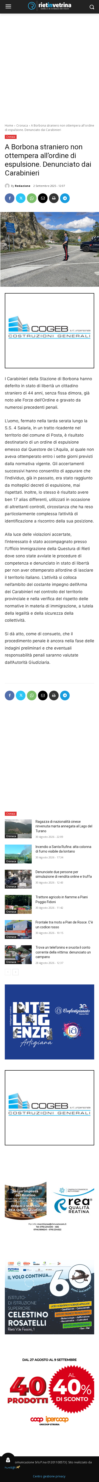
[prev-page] (8, 972)
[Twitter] (20, 198)
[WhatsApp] (32, 198)
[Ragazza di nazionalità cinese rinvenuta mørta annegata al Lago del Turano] (18, 828)
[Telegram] (65, 198)
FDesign (10, 1467)
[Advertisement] (49, 66)
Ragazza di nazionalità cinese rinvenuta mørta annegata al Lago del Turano (64, 826)
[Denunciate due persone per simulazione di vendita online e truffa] (18, 879)
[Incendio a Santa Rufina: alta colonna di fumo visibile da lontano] (18, 854)
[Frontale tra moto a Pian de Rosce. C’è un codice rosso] (18, 929)
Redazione (22, 186)
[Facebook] (9, 198)
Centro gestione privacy (49, 1476)
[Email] (43, 198)
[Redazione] (8, 185)
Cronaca (22, 125)
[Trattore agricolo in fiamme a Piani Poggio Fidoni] (18, 904)
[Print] (54, 198)
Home (9, 125)
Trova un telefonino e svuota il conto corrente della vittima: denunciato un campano (63, 952)
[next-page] (15, 972)
